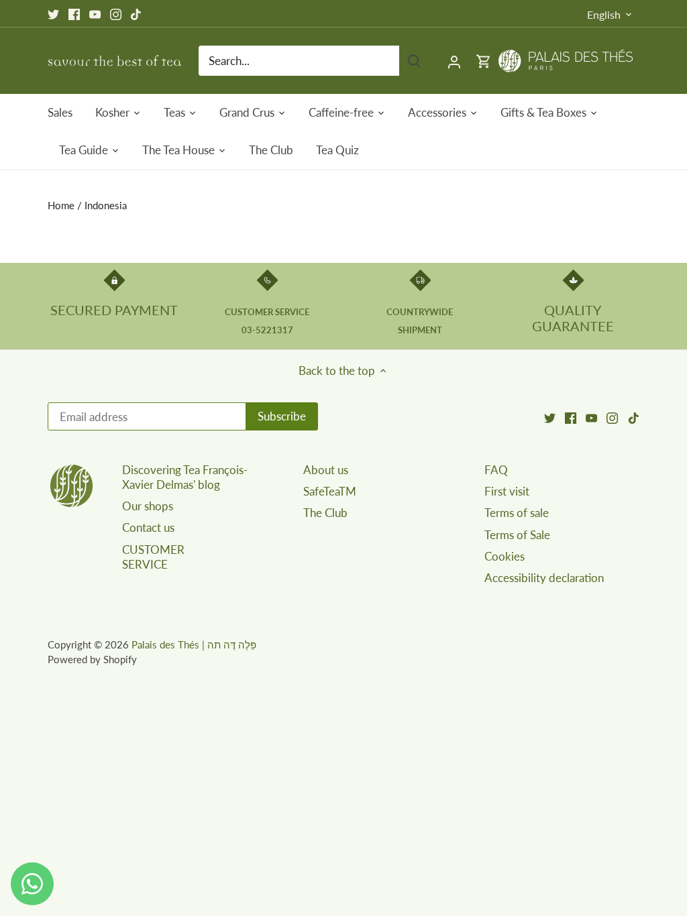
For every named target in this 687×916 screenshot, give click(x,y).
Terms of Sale (517, 535)
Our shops (147, 506)
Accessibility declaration (544, 578)
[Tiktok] (136, 13)
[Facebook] (74, 13)
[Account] (454, 60)
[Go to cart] (484, 60)
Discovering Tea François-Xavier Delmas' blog (185, 477)
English (604, 14)
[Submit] (414, 61)
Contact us (148, 527)
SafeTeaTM (329, 491)
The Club (325, 513)
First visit (506, 491)
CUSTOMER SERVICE (153, 556)
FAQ (496, 470)
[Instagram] (115, 13)
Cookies (504, 556)
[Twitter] (53, 13)
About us (325, 470)
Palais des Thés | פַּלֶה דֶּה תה (193, 644)
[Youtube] (95, 13)
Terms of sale (516, 513)
